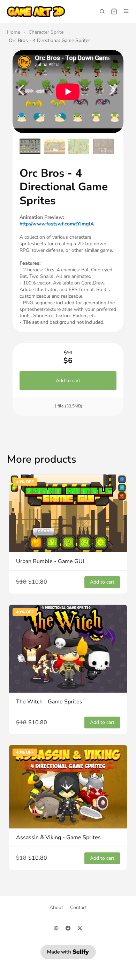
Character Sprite (47, 32)
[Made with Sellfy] (68, 952)
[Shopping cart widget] (114, 11)
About (56, 907)
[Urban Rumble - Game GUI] (68, 513)
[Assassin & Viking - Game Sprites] (68, 786)
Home (13, 32)
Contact (78, 907)
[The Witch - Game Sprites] (68, 649)
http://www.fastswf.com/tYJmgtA (57, 224)
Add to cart (68, 381)
